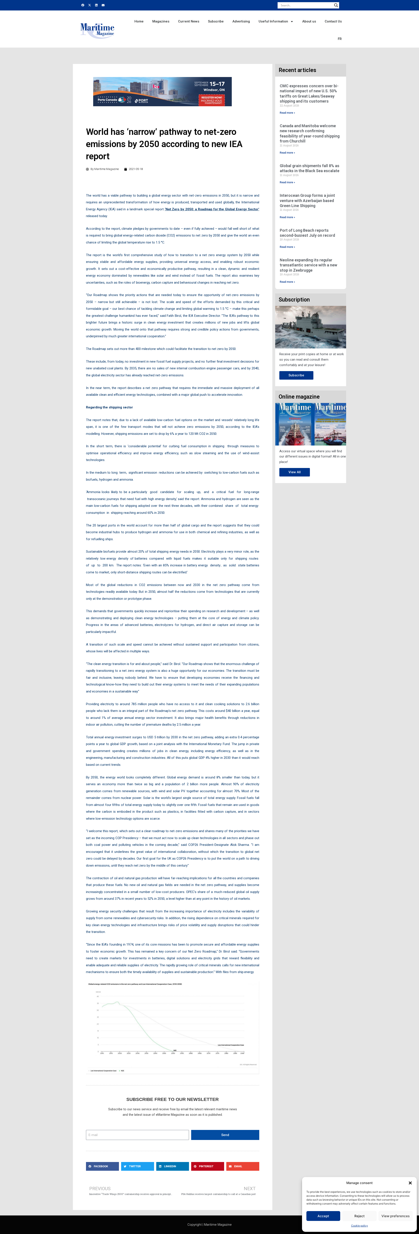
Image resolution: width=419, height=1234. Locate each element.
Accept (323, 1216)
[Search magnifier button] (336, 5)
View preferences (395, 1216)
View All (294, 472)
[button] (410, 1183)
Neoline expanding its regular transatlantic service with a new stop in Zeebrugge (308, 265)
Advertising (241, 21)
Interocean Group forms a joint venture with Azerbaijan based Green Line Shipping (307, 200)
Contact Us (333, 21)
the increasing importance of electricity (193, 911)
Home (139, 21)
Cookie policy (359, 1225)
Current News (188, 21)
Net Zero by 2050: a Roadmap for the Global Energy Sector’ (212, 209)
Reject (359, 1216)
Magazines (160, 21)
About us (309, 21)
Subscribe (216, 21)
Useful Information (273, 21)
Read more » (287, 112)
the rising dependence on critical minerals (211, 918)
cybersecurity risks (150, 918)
